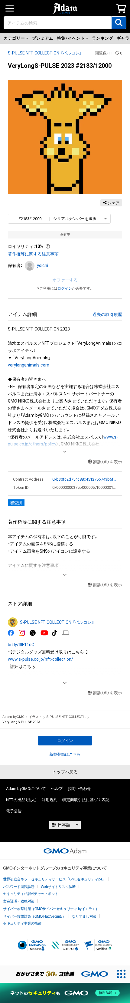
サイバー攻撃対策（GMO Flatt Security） (34, 916)
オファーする (65, 280)
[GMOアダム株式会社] (65, 850)
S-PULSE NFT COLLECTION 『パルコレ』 (45, 53)
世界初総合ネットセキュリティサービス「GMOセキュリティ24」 (54, 879)
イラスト (35, 717)
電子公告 (14, 811)
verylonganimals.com (28, 365)
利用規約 (49, 799)
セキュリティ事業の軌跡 (22, 923)
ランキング (102, 38)
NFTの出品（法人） (21, 799)
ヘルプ (57, 788)
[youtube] (44, 633)
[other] (65, 633)
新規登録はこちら (65, 754)
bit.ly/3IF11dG (21, 644)
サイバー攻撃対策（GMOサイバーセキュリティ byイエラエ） (51, 909)
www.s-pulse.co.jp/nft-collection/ (40, 659)
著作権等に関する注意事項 (33, 254)
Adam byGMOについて (26, 788)
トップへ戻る (65, 771)
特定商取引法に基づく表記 (85, 799)
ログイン (64, 288)
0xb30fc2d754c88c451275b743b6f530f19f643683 (84, 479)
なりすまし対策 (84, 916)
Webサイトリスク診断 (58, 887)
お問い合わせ (79, 788)
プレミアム (42, 38)
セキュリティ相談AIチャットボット (30, 894)
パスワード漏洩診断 (18, 887)
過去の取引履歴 (107, 314)
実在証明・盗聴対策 (18, 901)
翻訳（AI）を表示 (107, 461)
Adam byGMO (13, 717)
